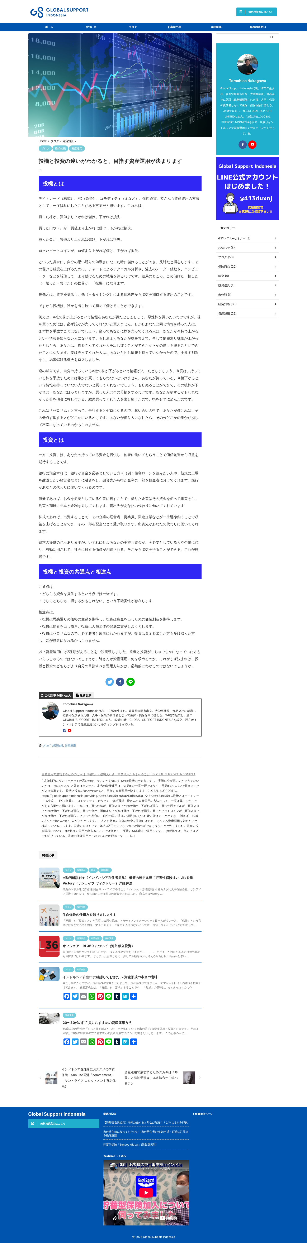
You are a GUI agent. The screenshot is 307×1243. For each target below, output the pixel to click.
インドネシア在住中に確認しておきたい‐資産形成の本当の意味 (110, 977)
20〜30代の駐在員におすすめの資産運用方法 (97, 1023)
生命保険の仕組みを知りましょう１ (89, 914)
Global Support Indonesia (57, 1114)
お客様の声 (174, 27)
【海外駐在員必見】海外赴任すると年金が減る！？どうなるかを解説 (145, 1122)
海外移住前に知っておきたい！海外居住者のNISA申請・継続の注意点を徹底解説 (145, 1133)
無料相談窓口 (258, 27)
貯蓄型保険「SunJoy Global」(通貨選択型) (130, 1144)
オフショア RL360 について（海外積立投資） (99, 946)
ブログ (133, 27)
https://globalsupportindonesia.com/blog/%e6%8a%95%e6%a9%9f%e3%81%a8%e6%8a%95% (106, 795)
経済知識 (57, 745)
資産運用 (70, 745)
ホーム (49, 27)
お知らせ (90, 27)
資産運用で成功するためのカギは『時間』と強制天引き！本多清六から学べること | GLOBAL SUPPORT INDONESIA (118, 774)
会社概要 (216, 27)
